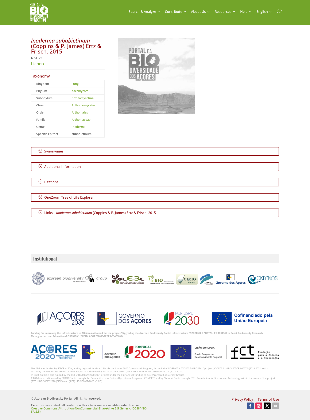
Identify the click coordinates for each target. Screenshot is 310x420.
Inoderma (78, 127)
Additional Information (59, 166)
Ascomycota (80, 91)
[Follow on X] (267, 406)
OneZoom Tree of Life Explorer (66, 197)
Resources (223, 12)
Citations (48, 181)
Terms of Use (268, 400)
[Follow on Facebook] (250, 406)
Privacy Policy (242, 400)
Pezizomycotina (83, 98)
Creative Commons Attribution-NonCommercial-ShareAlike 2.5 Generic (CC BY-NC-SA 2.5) (89, 409)
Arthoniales (80, 112)
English (262, 12)
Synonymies (50, 151)
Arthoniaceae (81, 120)
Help (244, 12)
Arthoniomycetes (84, 105)
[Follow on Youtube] (275, 406)
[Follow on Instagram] (258, 406)
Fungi (76, 84)
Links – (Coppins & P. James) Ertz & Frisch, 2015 (97, 212)
